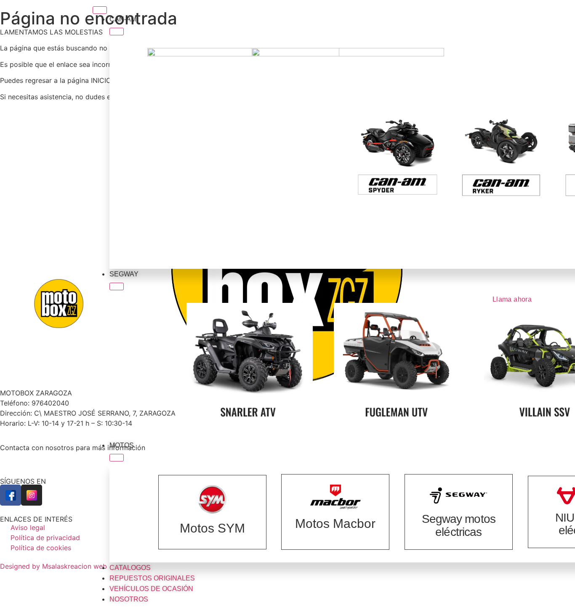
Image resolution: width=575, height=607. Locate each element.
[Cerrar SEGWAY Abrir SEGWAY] (116, 286)
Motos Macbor (335, 523)
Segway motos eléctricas (458, 525)
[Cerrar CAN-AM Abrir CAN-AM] (116, 31)
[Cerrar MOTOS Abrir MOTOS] (116, 457)
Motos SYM (212, 528)
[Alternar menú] (100, 10)
